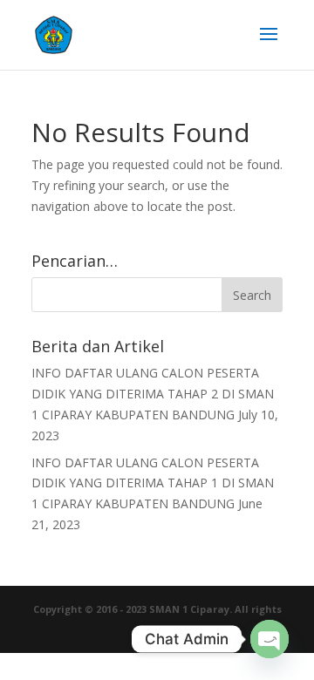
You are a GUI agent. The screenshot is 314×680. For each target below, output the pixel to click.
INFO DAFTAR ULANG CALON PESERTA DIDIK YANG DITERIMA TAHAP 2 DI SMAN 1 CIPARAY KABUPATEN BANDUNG (152, 393)
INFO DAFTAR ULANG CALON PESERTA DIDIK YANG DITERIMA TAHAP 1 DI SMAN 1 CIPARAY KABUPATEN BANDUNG (152, 483)
